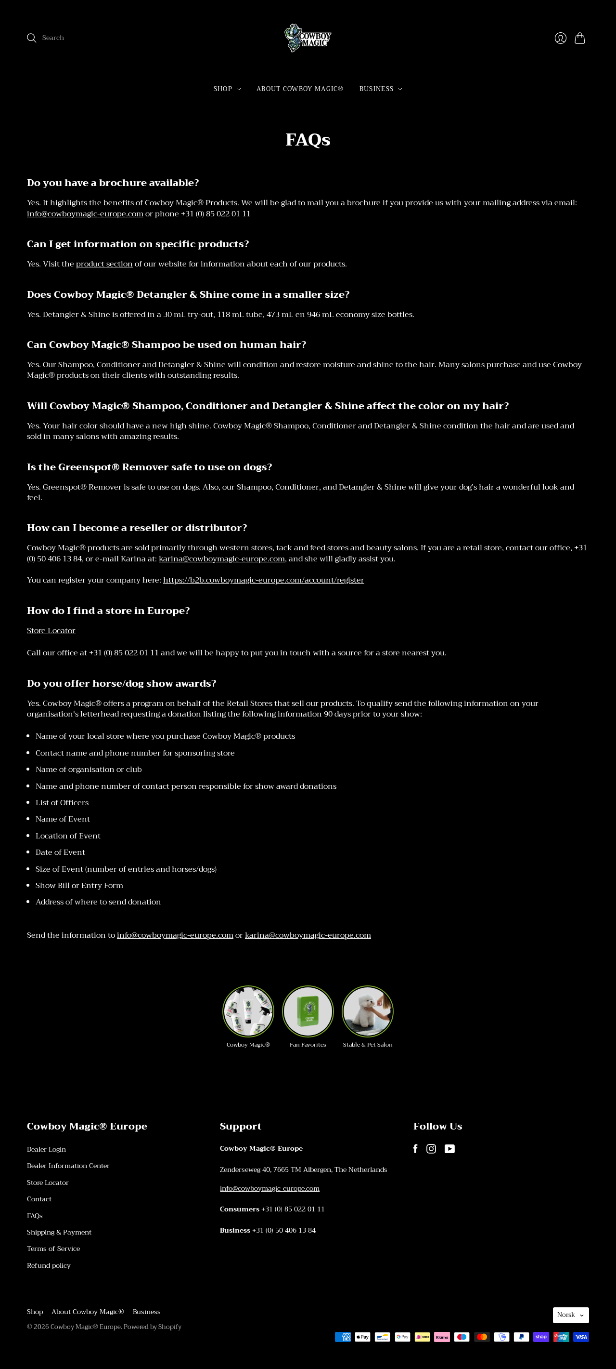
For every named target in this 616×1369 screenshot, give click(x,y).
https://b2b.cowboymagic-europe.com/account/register (263, 580)
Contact (39, 1199)
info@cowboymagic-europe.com (85, 214)
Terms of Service (53, 1248)
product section (104, 264)
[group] (248, 1017)
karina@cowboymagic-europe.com (222, 559)
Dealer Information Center (68, 1165)
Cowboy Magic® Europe (86, 1326)
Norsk (566, 1314)
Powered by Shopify (152, 1326)
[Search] (32, 38)
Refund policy (49, 1265)
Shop (223, 88)
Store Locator (51, 631)
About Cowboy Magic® (300, 88)
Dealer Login (46, 1149)
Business (376, 88)
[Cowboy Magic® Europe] (308, 38)
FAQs (35, 1216)
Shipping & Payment (59, 1232)
